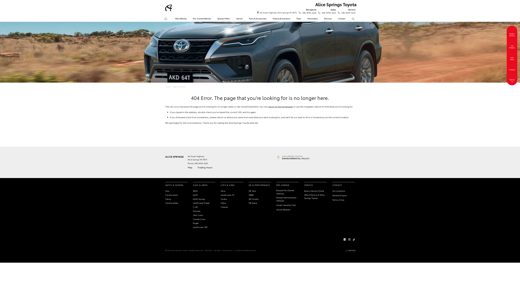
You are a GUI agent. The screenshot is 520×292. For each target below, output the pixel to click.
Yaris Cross (198, 215)
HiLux (223, 191)
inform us (221, 117)
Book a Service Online (314, 191)
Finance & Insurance (281, 18)
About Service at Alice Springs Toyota (314, 196)
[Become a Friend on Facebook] (344, 239)
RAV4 (195, 191)
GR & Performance (259, 185)
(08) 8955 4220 (329, 11)
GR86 (251, 195)
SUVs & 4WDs (200, 185)
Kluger (196, 223)
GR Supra (253, 203)
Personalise (312, 18)
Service (239, 18)
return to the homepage (280, 106)
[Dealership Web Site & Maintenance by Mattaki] (350, 250)
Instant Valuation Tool (286, 205)
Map (190, 167)
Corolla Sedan (171, 203)
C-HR (195, 207)
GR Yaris (252, 191)
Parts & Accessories (257, 18)
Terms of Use (338, 199)
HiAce (223, 203)
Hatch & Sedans (174, 185)
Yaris (167, 191)
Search (353, 19)
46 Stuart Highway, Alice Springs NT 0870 (278, 12)
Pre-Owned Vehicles (202, 18)
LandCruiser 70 (227, 195)
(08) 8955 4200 (309, 11)
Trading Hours (204, 167)
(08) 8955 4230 (348, 11)
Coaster (224, 207)
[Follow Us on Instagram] (349, 239)
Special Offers (223, 18)
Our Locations (338, 191)
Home (165, 18)
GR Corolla (253, 199)
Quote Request (283, 209)
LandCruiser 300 (200, 227)
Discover (328, 18)
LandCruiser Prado (201, 203)
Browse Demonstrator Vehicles (286, 199)
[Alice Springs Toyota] (168, 8)
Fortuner (197, 211)
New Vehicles (181, 18)
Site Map (217, 250)
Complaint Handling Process (245, 250)
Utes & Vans (228, 185)
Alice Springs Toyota (336, 4)
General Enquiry (339, 195)
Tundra (224, 199)
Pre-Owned (283, 185)
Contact (341, 18)
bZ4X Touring (199, 199)
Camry (168, 199)
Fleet (298, 18)
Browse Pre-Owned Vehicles (285, 192)
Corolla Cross (199, 219)
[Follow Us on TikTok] (353, 239)
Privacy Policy (227, 250)
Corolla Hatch (171, 195)
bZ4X (195, 195)
